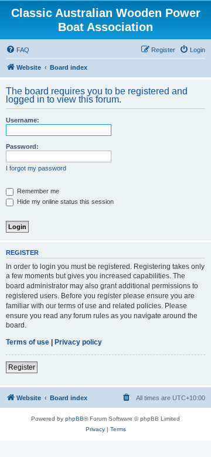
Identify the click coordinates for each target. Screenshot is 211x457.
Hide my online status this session (64, 201)
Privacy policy (78, 342)
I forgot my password (36, 168)
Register (21, 367)
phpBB (74, 418)
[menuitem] (17, 50)
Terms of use (27, 342)
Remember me (37, 191)
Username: (22, 120)
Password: (22, 146)
